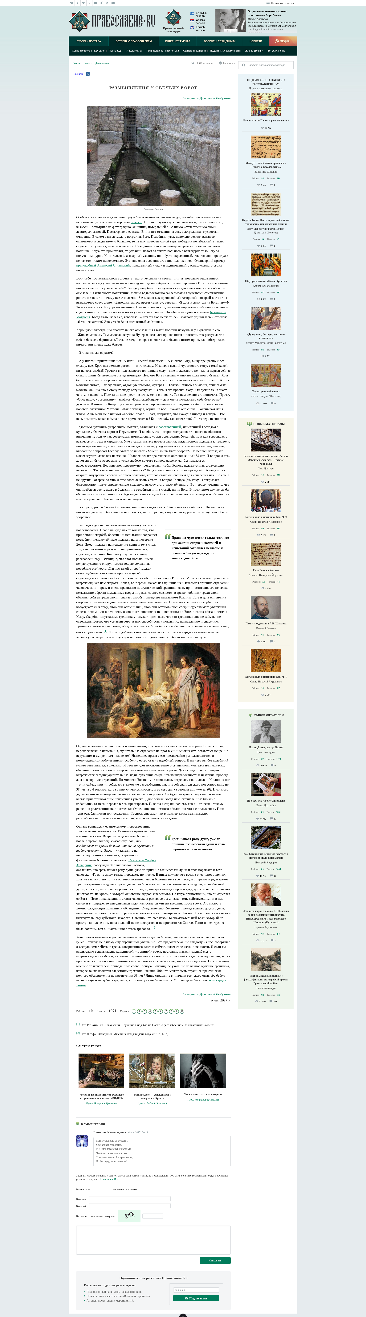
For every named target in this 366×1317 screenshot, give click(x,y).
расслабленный (170, 426)
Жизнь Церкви (254, 50)
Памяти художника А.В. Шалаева (266, 623)
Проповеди (115, 50)
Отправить (215, 1260)
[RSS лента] (107, 3)
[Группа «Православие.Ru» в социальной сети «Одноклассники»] (78, 3)
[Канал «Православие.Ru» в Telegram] (101, 3)
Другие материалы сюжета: (266, 88)
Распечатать (228, 63)
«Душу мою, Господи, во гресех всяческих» (266, 336)
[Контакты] (113, 3)
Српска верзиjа (200, 21)
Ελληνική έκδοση (201, 14)
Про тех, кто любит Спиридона (266, 801)
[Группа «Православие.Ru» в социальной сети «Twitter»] (84, 3)
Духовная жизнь (103, 63)
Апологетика (134, 50)
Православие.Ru (108, 1179)
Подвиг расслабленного (266, 391)
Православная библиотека (162, 50)
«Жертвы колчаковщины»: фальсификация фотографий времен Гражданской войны (266, 979)
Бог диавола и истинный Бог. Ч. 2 (266, 517)
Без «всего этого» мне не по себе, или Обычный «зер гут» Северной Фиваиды (266, 460)
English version (200, 28)
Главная (76, 63)
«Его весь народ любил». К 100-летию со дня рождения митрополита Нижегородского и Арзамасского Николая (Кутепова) (266, 916)
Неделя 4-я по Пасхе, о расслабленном (266, 82)
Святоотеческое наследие (88, 50)
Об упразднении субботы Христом (266, 281)
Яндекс (101, 1189)
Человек (88, 63)
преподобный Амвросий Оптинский (103, 265)
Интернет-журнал (177, 41)
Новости (256, 41)
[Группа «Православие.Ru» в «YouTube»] (95, 3)
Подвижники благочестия (225, 50)
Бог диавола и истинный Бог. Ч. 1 (266, 677)
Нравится (78, 73)
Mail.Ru (109, 1189)
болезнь (136, 222)
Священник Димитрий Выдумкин (207, 98)
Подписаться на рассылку (283, 2)
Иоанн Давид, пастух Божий (266, 747)
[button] (227, 31)
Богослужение (276, 50)
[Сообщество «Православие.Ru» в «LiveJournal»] (89, 3)
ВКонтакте (94, 1189)
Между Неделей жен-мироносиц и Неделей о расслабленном (266, 165)
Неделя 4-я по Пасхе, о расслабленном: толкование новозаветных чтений (266, 222)
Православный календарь (173, 30)
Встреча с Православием (134, 41)
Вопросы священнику (219, 41)
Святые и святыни (194, 50)
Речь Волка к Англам (266, 570)
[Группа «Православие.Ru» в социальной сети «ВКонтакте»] (72, 3)
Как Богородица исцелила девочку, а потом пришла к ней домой (265, 856)
